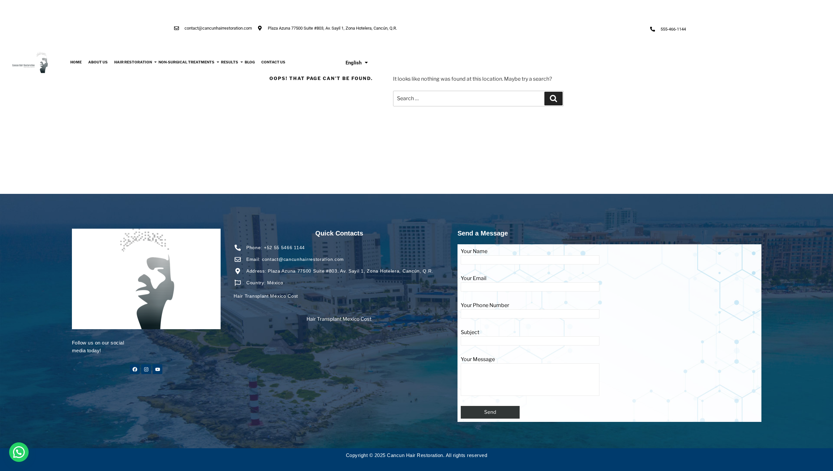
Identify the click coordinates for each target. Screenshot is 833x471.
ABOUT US (98, 62)
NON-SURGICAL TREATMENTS (186, 62)
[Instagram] (146, 369)
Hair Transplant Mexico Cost (339, 319)
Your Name (474, 251)
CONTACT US (273, 62)
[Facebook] (135, 369)
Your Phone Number (485, 305)
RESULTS (229, 62)
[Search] (553, 98)
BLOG (250, 62)
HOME (76, 62)
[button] (19, 452)
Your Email (473, 278)
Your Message (478, 359)
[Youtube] (157, 369)
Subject (470, 332)
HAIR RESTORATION (133, 62)
